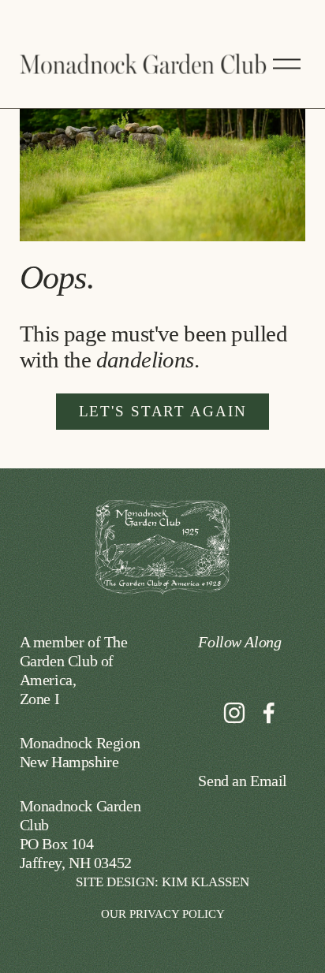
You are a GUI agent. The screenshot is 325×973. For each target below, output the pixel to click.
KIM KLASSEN (205, 881)
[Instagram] (234, 713)
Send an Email (242, 780)
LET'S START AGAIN (163, 411)
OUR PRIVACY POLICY (163, 914)
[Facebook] (269, 713)
